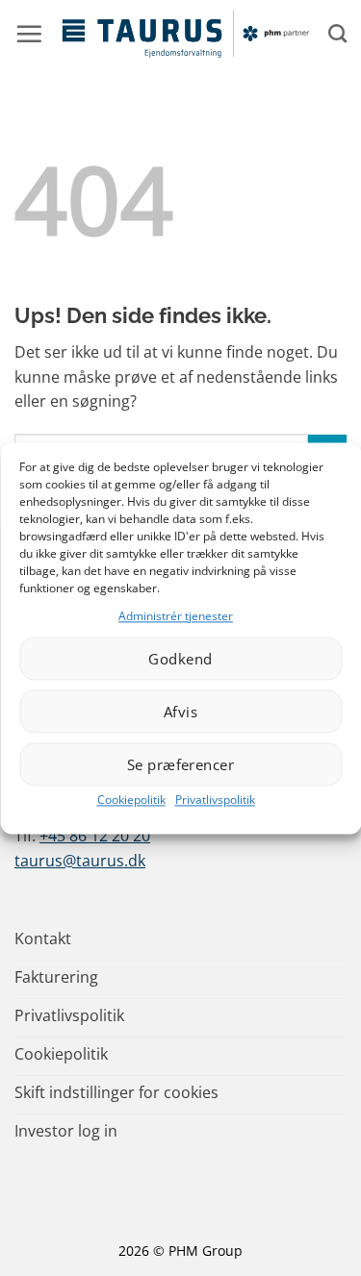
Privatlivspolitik (215, 800)
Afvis (180, 711)
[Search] (337, 33)
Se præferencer (180, 764)
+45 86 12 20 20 (94, 835)
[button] (28, 34)
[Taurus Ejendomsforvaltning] (185, 33)
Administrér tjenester (175, 616)
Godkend (180, 658)
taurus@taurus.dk (79, 860)
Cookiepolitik (131, 800)
